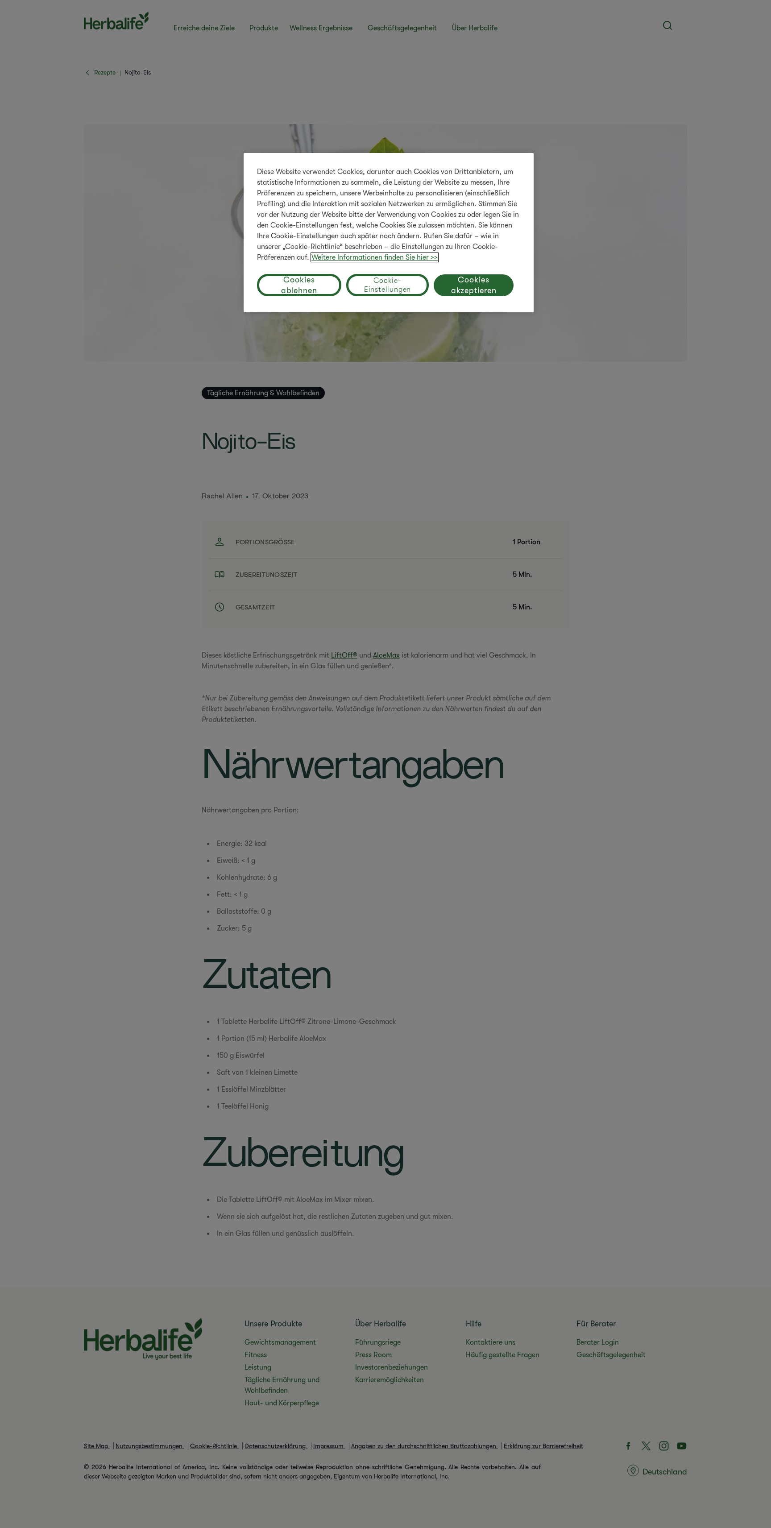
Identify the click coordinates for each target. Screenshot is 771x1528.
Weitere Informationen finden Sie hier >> (374, 257)
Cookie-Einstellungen (387, 285)
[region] (389, 232)
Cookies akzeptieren (474, 285)
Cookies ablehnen (299, 285)
